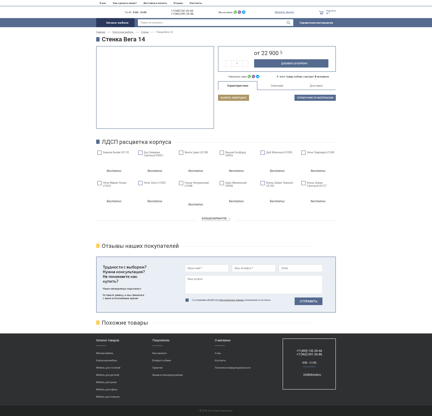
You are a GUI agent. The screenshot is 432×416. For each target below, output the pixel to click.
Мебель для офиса (106, 389)
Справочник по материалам (315, 97)
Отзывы (178, 3)
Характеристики (237, 85)
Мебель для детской (107, 375)
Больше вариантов (214, 218)
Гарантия (157, 367)
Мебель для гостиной (108, 367)
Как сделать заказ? (125, 3)
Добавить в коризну (294, 63)
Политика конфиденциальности (233, 367)
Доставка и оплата (155, 3)
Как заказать (159, 353)
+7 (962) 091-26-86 (182, 13)
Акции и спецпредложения (167, 375)
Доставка (316, 85)
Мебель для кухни (106, 382)
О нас (103, 3)
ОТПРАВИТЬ (308, 301)
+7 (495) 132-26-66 (182, 10)
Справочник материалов (316, 22)
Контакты (196, 3)
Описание (277, 85)
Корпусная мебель (106, 360)
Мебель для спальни (107, 396)
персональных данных (231, 300)
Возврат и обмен (161, 360)
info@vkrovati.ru (312, 374)
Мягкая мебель (104, 353)
